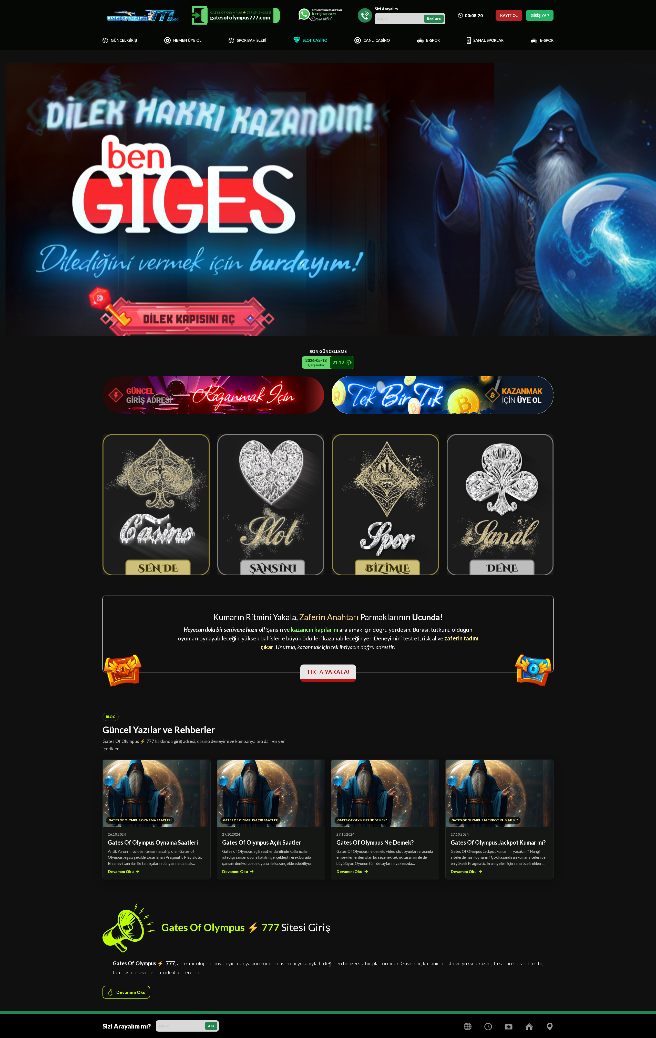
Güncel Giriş (124, 40)
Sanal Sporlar (488, 40)
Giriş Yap (540, 15)
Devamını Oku (121, 871)
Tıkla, (328, 672)
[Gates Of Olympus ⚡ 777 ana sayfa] (140, 15)
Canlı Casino (376, 40)
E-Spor (433, 40)
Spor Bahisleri (251, 40)
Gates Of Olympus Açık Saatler (261, 842)
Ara (211, 1026)
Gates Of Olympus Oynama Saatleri (153, 842)
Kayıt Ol (509, 15)
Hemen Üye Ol (187, 40)
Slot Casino (315, 40)
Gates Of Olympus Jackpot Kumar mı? (498, 842)
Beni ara (434, 19)
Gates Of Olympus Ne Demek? (375, 842)
